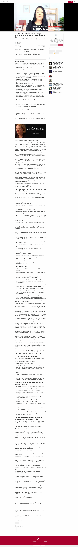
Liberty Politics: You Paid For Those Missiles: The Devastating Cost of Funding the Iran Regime (58, 84)
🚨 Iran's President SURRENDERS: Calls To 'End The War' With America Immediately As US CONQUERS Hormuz (58, 71)
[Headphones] (12, 18)
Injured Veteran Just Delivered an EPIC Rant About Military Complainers (58, 63)
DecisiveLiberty (19, 42)
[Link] (13, 61)
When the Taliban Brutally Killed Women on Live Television (58, 80)
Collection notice (15, 545)
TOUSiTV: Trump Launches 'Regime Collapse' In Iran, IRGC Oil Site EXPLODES (57, 92)
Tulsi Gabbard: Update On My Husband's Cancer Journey (57, 88)
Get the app (42, 545)
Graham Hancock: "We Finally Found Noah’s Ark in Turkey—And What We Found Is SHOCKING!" (58, 67)
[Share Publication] (67, 2)
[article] (56, 63)
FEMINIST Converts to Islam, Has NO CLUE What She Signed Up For (58, 75)
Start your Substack (37, 545)
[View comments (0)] (66, 18)
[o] (50, 63)
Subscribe (70, 1)
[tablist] (18, 523)
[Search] (65, 2)
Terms (11, 545)
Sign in (75, 1)
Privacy (9, 545)
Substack (69, 545)
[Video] (12, 16)
